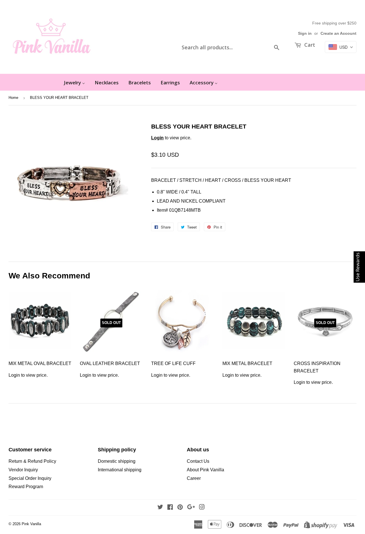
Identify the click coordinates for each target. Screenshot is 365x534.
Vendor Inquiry (23, 469)
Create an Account (338, 33)
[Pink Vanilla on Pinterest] (180, 507)
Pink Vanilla (31, 524)
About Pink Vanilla (205, 469)
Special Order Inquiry (30, 478)
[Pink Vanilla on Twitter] (160, 507)
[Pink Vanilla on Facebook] (170, 507)
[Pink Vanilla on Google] (191, 507)
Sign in (305, 33)
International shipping (119, 469)
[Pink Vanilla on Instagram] (202, 507)
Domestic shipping (116, 461)
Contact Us (198, 461)
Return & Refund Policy (32, 461)
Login (157, 137)
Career (194, 478)
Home (13, 97)
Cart (309, 44)
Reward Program (26, 486)
